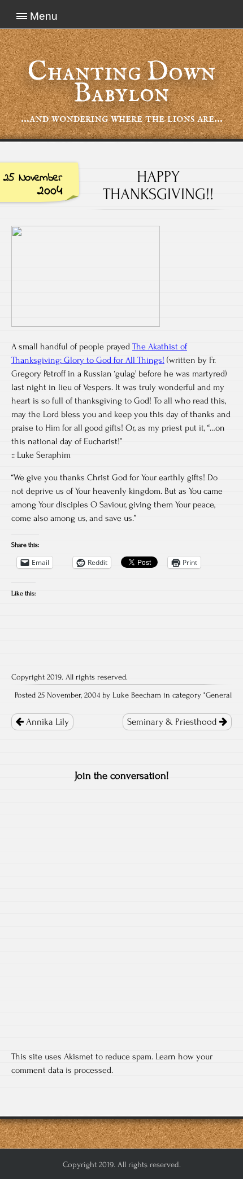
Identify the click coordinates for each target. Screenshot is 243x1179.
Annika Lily (46, 722)
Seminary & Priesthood (173, 722)
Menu (44, 16)
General (219, 695)
